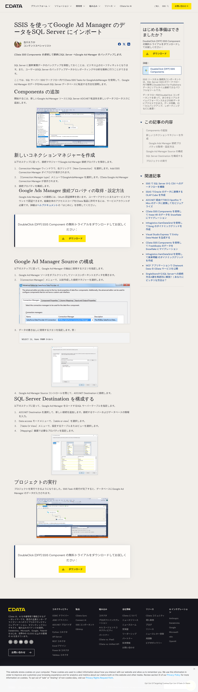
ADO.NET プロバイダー (61, 626)
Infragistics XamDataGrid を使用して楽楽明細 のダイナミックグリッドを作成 (164, 257)
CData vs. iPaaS (106, 639)
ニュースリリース (130, 620)
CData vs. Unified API (109, 644)
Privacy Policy (173, 675)
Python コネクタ (60, 632)
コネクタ (103, 615)
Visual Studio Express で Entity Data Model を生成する (162, 236)
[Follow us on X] (124, 44)
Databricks (174, 623)
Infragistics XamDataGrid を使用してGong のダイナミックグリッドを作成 (164, 226)
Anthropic (174, 618)
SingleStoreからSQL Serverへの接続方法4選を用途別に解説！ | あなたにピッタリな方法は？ (165, 277)
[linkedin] (10, 642)
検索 (164, 6)
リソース (150, 629)
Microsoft (173, 632)
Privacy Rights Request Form (99, 678)
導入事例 (150, 620)
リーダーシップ (129, 634)
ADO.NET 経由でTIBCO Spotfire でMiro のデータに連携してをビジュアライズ (164, 203)
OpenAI (172, 641)
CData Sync (81, 615)
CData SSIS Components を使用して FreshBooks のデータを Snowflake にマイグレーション (164, 246)
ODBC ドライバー (60, 615)
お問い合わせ (180, 6)
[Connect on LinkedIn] (128, 44)
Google (172, 627)
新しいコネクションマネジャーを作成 (164, 137)
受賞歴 (125, 629)
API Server (57, 636)
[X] (16, 642)
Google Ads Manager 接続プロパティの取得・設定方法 (165, 145)
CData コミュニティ (155, 615)
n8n (171, 636)
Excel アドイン (59, 646)
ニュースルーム (129, 624)
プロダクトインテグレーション (109, 621)
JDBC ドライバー (60, 620)
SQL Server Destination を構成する (164, 156)
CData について (129, 615)
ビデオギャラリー (154, 643)
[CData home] (16, 6)
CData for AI (125, 6)
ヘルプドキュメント (47, 205)
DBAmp (79, 629)
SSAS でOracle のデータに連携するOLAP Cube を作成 (164, 193)
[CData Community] (31, 642)
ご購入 (156, 6)
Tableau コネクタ (60, 655)
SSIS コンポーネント (85, 624)
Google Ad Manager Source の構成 (164, 151)
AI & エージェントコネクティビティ (108, 629)
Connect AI (81, 620)
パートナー (104, 635)
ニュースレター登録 (155, 634)
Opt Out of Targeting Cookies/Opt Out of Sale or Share (167, 683)
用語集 (149, 638)
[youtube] (21, 642)
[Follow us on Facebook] (119, 44)
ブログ (149, 624)
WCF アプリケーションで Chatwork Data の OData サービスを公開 (164, 267)
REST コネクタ (59, 641)
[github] (26, 642)
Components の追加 (156, 130)
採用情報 (126, 643)
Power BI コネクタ (60, 650)
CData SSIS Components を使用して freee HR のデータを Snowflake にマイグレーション (164, 214)
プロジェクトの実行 (156, 160)
